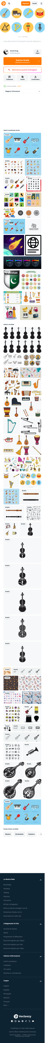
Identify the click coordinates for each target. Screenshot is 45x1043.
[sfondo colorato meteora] (30, 277)
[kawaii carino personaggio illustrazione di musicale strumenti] (27, 726)
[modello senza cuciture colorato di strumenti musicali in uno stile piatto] (13, 948)
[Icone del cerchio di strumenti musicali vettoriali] (14, 660)
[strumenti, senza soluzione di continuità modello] (10, 904)
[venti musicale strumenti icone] (11, 183)
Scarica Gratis (22, 61)
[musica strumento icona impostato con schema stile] (12, 1022)
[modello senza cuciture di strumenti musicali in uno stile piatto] (14, 920)
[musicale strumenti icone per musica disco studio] (12, 464)
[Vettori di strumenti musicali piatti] (22, 144)
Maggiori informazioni (12, 90)
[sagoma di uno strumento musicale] (30, 216)
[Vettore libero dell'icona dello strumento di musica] (14, 200)
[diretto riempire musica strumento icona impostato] (12, 964)
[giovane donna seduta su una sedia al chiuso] (30, 387)
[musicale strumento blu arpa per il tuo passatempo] (32, 548)
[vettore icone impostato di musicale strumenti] (12, 492)
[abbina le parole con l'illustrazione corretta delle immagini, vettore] (12, 372)
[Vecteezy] (3, 3)
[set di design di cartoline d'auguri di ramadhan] (11, 232)
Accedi (34, 3)
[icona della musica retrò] (13, 355)
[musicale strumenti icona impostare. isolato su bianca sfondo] (13, 510)
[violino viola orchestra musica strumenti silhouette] (14, 742)
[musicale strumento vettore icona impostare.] (13, 550)
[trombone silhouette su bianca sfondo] (13, 569)
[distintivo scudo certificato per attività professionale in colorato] (22, 316)
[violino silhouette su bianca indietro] (22, 431)
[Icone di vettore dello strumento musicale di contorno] (12, 451)
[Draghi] (26, 230)
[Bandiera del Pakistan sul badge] (11, 334)
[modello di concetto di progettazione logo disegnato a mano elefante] (11, 275)
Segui (37, 53)
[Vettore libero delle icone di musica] (14, 403)
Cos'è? (19, 86)
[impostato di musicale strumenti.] (13, 589)
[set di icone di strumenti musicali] (13, 166)
